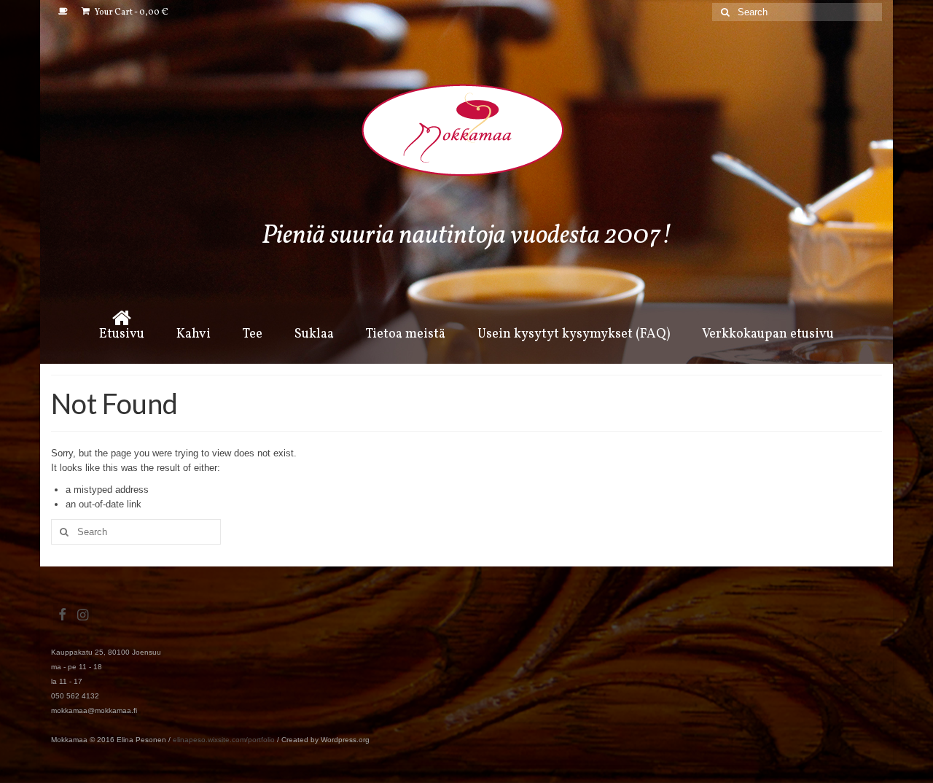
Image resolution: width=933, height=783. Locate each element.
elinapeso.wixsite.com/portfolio (224, 740)
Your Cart (130, 12)
